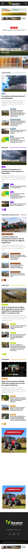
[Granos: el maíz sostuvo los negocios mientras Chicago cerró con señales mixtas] (11, 62)
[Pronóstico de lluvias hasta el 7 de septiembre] (14, 83)
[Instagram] (14, 534)
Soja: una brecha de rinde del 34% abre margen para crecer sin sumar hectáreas (13, 383)
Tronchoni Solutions (20, 542)
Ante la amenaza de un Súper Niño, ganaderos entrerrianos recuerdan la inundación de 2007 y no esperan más (17, 113)
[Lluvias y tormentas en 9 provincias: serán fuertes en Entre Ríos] (14, 45)
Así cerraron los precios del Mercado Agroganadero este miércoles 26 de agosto (18, 337)
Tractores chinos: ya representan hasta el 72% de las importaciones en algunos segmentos (13, 240)
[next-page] (5, 210)
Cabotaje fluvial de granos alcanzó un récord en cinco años (17, 275)
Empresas (4, 378)
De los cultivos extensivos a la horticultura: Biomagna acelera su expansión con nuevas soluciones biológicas (18, 418)
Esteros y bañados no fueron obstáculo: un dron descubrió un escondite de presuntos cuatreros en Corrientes (18, 347)
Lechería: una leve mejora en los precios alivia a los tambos (18, 132)
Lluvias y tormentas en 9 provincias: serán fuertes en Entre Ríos (13, 171)
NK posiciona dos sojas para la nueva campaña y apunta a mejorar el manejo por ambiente (18, 399)
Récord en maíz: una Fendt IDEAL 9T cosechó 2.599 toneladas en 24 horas (17, 409)
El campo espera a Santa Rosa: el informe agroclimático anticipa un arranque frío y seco (17, 140)
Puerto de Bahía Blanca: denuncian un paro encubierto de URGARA (16, 266)
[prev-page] (3, 210)
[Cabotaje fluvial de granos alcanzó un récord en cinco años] (5, 273)
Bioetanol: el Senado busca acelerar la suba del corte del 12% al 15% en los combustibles (18, 123)
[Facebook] (9, 534)
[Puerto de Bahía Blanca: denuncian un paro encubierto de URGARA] (5, 265)
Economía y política (15, 119)
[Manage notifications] (3, 546)
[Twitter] (18, 534)
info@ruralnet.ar (17, 529)
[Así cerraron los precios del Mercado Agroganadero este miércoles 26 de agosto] (5, 334)
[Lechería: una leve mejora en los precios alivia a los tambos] (5, 131)
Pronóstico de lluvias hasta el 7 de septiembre (18, 186)
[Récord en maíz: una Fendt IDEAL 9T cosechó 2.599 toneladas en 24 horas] (5, 407)
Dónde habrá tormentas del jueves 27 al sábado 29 (18, 204)
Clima (2, 46)
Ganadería (13, 109)
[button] (2, 4)
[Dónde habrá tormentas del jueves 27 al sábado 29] (5, 204)
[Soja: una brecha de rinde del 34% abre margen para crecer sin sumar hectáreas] (14, 369)
